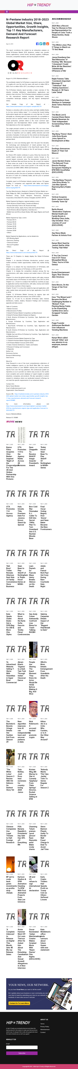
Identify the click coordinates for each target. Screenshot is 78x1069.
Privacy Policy (44, 1026)
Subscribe (22, 1053)
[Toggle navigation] (7, 11)
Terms (42, 1024)
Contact (42, 1032)
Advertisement (45, 1029)
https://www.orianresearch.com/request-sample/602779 (23, 106)
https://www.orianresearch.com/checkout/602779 (21, 252)
